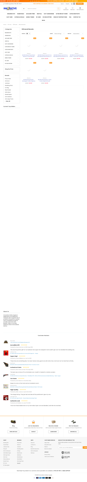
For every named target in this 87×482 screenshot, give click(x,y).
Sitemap (32, 452)
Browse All (73, 431)
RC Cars (7, 60)
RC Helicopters (8, 63)
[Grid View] (27, 33)
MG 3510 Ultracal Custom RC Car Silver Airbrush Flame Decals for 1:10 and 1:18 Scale (44, 56)
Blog (32, 446)
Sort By (69, 33)
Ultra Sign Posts (9, 49)
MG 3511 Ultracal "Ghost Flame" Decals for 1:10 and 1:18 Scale (28, 56)
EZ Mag (7, 87)
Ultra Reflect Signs (9, 46)
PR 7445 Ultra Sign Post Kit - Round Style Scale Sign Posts (23, 398)
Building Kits (8, 32)
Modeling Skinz (9, 85)
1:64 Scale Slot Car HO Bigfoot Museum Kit (20, 342)
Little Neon (8, 92)
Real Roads (8, 90)
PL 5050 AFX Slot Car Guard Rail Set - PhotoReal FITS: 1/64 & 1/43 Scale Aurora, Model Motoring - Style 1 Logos (35, 375)
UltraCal (7, 81)
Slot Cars (7, 52)
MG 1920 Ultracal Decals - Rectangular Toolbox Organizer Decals (28, 80)
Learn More (53, 431)
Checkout (80, 3)
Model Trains (8, 57)
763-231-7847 (57, 470)
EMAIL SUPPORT (66, 470)
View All (8, 101)
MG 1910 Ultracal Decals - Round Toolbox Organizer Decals (44, 80)
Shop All (7, 41)
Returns (46, 446)
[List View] (29, 33)
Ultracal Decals (9, 55)
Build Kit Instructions (35, 448)
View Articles (13, 431)
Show (51, 33)
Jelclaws (7, 83)
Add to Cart (6, 133)
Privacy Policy (47, 454)
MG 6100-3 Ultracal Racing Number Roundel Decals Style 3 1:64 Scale (26, 387)
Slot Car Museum (9, 43)
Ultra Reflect (8, 96)
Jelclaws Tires (8, 38)
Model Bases (8, 94)
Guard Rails (8, 35)
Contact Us (33, 444)
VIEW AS (23, 33)
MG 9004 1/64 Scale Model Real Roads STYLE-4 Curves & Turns (24, 364)
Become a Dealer (48, 448)
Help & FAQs (47, 442)
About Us (32, 442)
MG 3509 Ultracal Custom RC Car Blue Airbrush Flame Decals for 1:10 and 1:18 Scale (61, 56)
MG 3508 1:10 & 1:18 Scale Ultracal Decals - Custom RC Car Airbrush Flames (77, 56)
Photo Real (8, 78)
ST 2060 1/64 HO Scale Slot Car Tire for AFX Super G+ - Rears (24, 353)
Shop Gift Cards (48, 444)
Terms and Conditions (49, 456)
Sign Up (33, 431)
